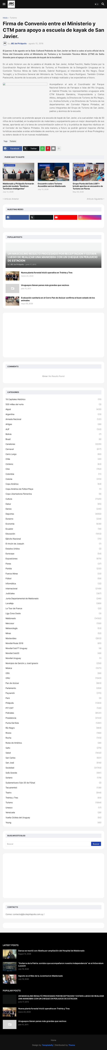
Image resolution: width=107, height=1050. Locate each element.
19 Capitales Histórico (53, 399)
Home (53, 1040)
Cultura (53, 499)
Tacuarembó (53, 787)
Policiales (53, 713)
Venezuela (53, 812)
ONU (53, 678)
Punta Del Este (53, 723)
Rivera (53, 733)
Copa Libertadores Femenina (53, 494)
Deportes (53, 514)
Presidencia (53, 718)
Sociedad (53, 767)
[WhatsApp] (42, 148)
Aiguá (53, 409)
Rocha (53, 738)
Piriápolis (53, 703)
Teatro (53, 792)
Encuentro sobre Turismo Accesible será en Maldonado (52, 184)
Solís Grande (53, 773)
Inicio (5, 18)
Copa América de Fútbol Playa (53, 489)
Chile (53, 459)
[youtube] (65, 217)
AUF (53, 429)
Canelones (53, 444)
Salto (53, 748)
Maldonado (53, 618)
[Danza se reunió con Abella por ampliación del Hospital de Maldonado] (9, 954)
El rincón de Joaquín (53, 543)
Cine (53, 469)
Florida (53, 568)
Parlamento (53, 688)
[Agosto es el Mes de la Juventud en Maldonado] (9, 979)
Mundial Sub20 (53, 653)
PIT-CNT (53, 708)
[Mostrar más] (58, 148)
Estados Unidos (53, 548)
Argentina (53, 414)
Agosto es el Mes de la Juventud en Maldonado (40, 976)
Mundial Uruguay (53, 658)
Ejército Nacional (53, 539)
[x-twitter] (41, 217)
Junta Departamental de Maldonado (53, 598)
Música (53, 668)
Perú (53, 698)
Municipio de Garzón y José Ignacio (53, 663)
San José (53, 762)
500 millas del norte (53, 404)
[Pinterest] (48, 148)
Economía (53, 524)
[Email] (53, 148)
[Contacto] (41, 222)
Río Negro (53, 728)
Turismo (13, 18)
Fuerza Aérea (53, 573)
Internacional (53, 588)
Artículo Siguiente (95, 199)
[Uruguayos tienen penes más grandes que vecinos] (12, 288)
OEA (53, 673)
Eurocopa (53, 553)
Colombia (53, 474)
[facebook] (17, 217)
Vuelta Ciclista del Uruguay (53, 817)
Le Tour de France (53, 608)
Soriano (53, 777)
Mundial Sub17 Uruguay (53, 648)
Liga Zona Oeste (53, 613)
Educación (53, 533)
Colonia (53, 479)
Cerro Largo (53, 454)
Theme (71, 1045)
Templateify (47, 1045)
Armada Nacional (53, 419)
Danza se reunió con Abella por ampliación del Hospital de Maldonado (51, 950)
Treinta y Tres (53, 797)
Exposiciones (53, 558)
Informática (53, 583)
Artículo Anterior (11, 199)
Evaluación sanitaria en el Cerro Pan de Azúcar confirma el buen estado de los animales (58, 299)
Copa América (53, 484)
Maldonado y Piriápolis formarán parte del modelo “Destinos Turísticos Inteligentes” (18, 186)
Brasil (53, 439)
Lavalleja (53, 603)
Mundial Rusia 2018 (53, 643)
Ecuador (53, 529)
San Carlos (53, 758)
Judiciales (53, 593)
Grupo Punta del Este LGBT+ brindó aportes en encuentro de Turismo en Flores (88, 186)
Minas (53, 633)
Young (53, 822)
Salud (53, 753)
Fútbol (53, 578)
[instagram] (89, 217)
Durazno (53, 519)
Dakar (53, 504)
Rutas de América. (53, 743)
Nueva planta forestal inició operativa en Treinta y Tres (46, 272)
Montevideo (53, 638)
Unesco (53, 807)
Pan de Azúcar (53, 683)
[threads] (17, 222)
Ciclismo (53, 464)
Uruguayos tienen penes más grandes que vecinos (45, 285)
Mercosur (53, 623)
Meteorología (53, 628)
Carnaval (53, 449)
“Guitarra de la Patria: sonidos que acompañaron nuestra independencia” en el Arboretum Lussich (61, 964)
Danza (53, 509)
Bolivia (53, 434)
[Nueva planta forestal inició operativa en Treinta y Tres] (12, 275)
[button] (4, 4)
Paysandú (53, 693)
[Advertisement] (53, 335)
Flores (53, 563)
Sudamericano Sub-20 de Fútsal (53, 782)
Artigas (53, 424)
